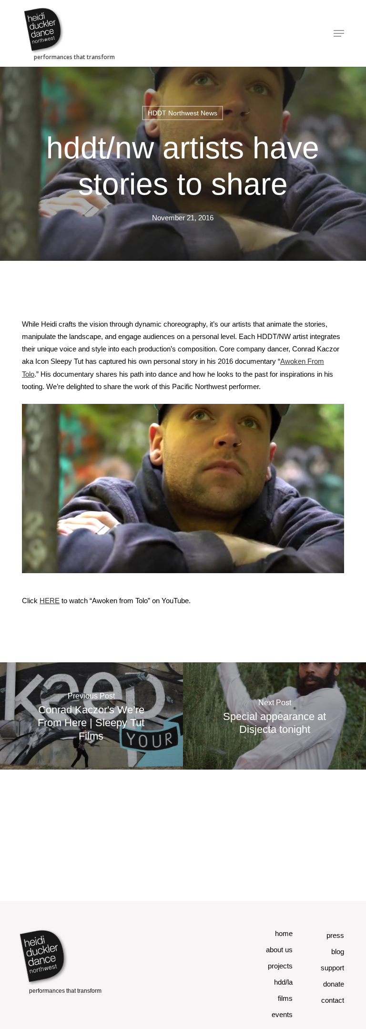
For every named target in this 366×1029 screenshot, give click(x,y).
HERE (50, 601)
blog (337, 951)
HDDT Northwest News (182, 113)
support (332, 968)
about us (279, 950)
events (282, 1014)
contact (332, 1000)
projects (280, 966)
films (285, 998)
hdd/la (283, 982)
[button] (339, 33)
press (335, 935)
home (284, 933)
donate (333, 984)
